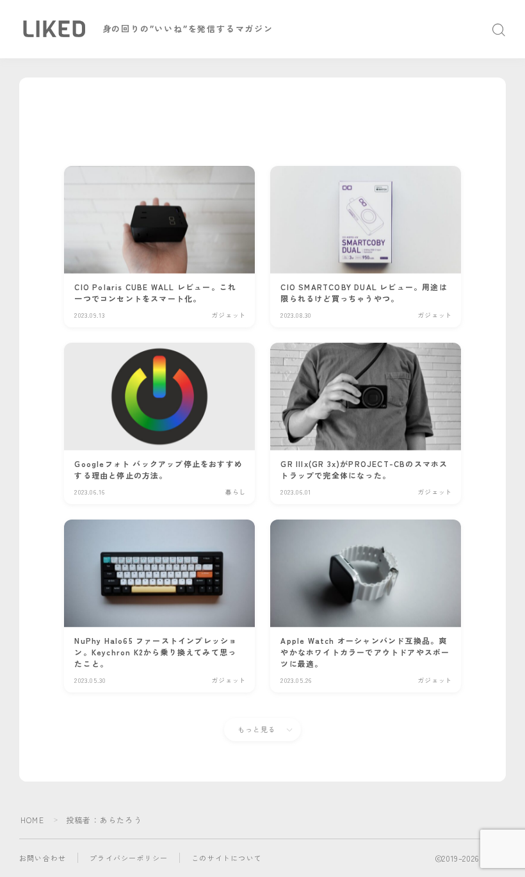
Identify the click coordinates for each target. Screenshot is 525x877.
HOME (32, 819)
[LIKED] (53, 29)
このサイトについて (226, 858)
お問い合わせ (42, 858)
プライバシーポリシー (129, 858)
